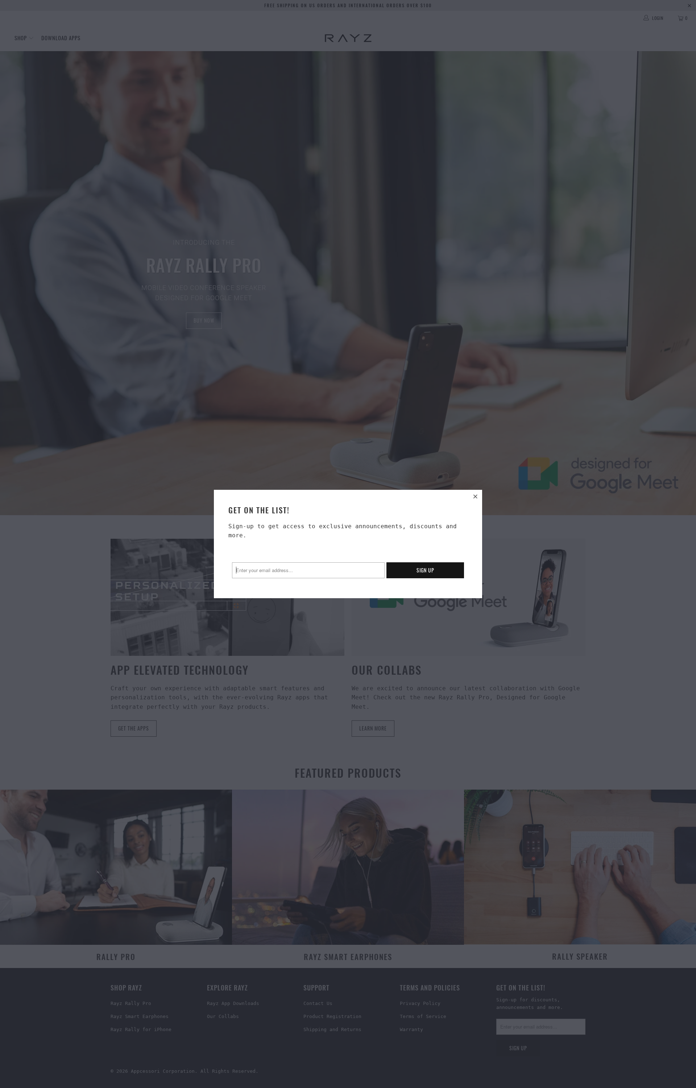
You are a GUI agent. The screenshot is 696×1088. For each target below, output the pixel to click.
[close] (475, 496)
